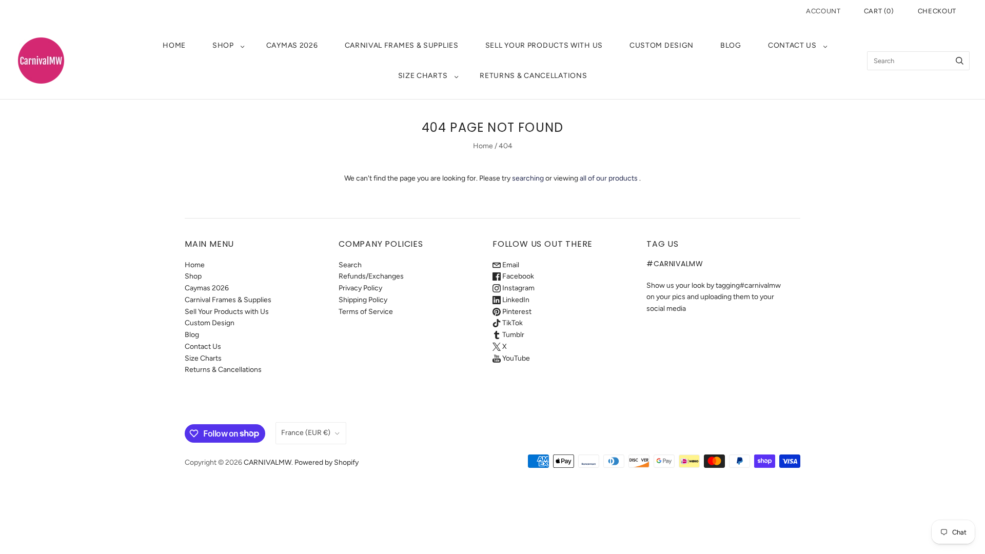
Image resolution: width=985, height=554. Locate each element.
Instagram (518, 288)
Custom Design (661, 45)
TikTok (512, 323)
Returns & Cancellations (533, 75)
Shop (223, 45)
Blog (730, 45)
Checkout (937, 11)
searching (528, 178)
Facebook (517, 276)
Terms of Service (366, 311)
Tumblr (512, 334)
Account (823, 11)
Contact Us (792, 45)
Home (174, 45)
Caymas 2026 (292, 45)
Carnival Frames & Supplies (402, 45)
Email (510, 265)
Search (350, 265)
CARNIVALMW (267, 462)
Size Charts (423, 75)
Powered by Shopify (326, 462)
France (305, 432)
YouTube (515, 358)
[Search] (960, 60)
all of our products (609, 178)
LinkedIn (515, 299)
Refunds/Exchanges (371, 276)
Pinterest (516, 311)
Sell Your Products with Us (544, 45)
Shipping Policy (363, 299)
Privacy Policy (360, 288)
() (879, 11)
